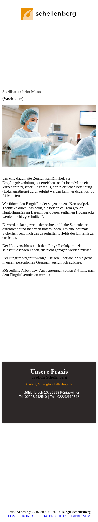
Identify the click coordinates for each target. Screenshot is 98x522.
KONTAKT (31, 516)
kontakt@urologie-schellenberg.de (49, 384)
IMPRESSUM (80, 516)
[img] (49, 14)
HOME (13, 516)
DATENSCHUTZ (56, 516)
